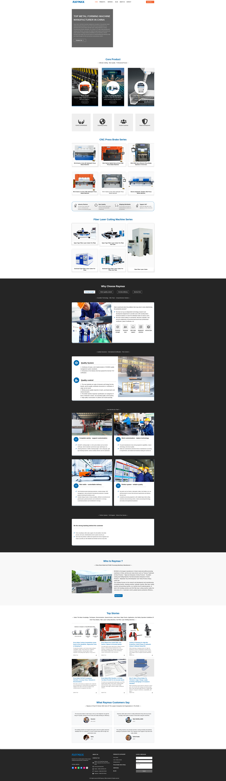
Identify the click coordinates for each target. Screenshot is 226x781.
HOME (96, 1)
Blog (116, 1)
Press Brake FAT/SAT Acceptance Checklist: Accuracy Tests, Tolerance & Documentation (84, 680)
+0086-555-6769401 (102, 773)
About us (122, 1)
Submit (144, 771)
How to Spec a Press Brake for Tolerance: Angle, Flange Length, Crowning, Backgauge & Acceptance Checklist (139, 681)
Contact (128, 1)
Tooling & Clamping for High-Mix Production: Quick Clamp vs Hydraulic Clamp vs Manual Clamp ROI (140, 644)
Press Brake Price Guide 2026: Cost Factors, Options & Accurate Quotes (111, 643)
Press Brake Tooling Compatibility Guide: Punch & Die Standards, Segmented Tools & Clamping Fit (85, 644)
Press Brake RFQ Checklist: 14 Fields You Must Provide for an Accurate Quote (112, 679)
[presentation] (85, 632)
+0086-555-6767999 (102, 771)
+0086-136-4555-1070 (102, 768)
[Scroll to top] (223, 778)
